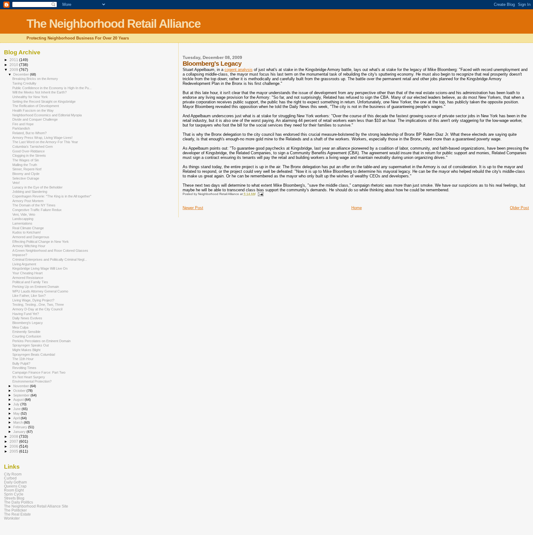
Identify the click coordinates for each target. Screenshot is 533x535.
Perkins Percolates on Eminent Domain (41, 341)
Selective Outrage (25, 178)
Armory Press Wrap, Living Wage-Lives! (42, 137)
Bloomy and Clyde (25, 174)
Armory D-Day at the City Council (37, 309)
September (22, 395)
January (20, 431)
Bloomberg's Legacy (27, 323)
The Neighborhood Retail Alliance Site (36, 506)
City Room (13, 474)
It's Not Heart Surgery (28, 377)
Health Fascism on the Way (33, 110)
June (17, 409)
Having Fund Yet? (25, 314)
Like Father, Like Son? (29, 295)
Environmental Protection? (32, 381)
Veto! (16, 183)
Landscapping (22, 219)
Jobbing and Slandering (29, 191)
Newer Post (193, 207)
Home (356, 207)
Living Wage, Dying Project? (33, 300)
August (19, 399)
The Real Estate (17, 514)
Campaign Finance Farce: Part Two (38, 372)
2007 (14, 441)
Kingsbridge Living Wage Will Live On (40, 268)
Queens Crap (15, 486)
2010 (14, 65)
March (18, 422)
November (21, 386)
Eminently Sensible (26, 332)
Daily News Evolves (27, 318)
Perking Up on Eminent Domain (35, 286)
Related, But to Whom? (29, 133)
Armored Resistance (27, 278)
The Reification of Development (35, 106)
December (21, 74)
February (20, 427)
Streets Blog (14, 498)
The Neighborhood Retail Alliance (113, 23)
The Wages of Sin (25, 160)
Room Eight (14, 490)
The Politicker (15, 510)
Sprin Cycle (13, 494)
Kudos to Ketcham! (26, 232)
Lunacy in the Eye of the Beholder (37, 187)
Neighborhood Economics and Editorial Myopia (47, 115)
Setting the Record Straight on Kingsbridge (44, 101)
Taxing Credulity (24, 83)
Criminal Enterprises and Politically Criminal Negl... (49, 259)
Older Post (519, 207)
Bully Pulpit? (21, 363)
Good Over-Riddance (28, 151)
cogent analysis (239, 69)
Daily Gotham (15, 482)
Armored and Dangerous (30, 237)
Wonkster (12, 518)
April (17, 418)
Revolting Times (24, 368)
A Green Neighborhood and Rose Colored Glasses (50, 250)
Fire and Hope (23, 124)
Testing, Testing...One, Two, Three (38, 304)
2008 (14, 436)
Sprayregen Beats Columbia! (33, 354)
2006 (14, 446)
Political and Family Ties (30, 282)
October (20, 390)
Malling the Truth (24, 165)
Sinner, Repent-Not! (27, 169)
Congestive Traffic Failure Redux (37, 210)
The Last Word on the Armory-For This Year (45, 142)
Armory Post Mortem (27, 201)
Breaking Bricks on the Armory (35, 79)
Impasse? (19, 255)
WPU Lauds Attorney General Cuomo (40, 291)
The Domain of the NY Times (34, 205)
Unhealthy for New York (30, 97)
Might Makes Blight (26, 350)
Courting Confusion (26, 336)
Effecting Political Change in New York (40, 241)
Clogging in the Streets (29, 155)
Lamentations (22, 223)
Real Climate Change (28, 228)
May (17, 413)
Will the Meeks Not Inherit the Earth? (39, 92)
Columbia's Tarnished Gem (32, 146)
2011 (14, 60)
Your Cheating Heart (27, 273)
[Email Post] (260, 194)
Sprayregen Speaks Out (30, 345)
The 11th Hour (23, 359)
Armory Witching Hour (28, 246)
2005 (14, 451)
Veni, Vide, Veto (23, 214)
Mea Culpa (20, 327)
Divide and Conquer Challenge (35, 119)
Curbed (10, 478)
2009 (14, 70)
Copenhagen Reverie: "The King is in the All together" (51, 196)
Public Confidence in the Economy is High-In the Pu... (52, 88)
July (16, 404)
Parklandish (21, 128)
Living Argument (24, 264)
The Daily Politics (18, 502)
